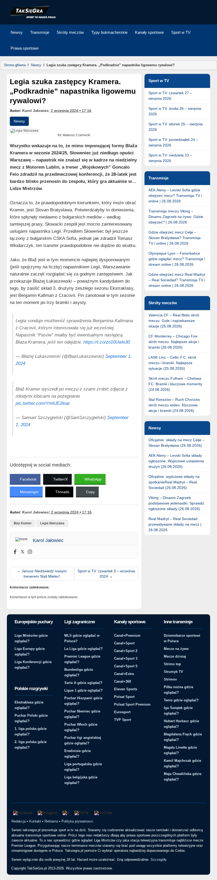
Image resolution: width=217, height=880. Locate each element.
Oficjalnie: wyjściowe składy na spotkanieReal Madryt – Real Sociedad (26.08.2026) (174, 482)
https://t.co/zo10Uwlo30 (106, 342)
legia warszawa (52, 523)
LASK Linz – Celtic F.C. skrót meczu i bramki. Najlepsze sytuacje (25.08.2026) (172, 362)
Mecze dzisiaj (175, 656)
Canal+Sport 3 (125, 658)
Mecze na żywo (176, 649)
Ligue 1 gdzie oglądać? (83, 690)
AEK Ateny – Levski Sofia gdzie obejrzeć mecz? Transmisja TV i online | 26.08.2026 (175, 195)
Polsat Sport (124, 697)
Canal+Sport (124, 643)
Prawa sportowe (25, 48)
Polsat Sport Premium (132, 704)
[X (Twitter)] (66, 813)
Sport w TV (181, 32)
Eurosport (122, 712)
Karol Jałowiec (35, 110)
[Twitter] (22, 552)
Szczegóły (159, 860)
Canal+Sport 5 (125, 666)
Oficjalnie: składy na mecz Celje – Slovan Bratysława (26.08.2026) (176, 443)
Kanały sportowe (149, 32)
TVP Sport (122, 720)
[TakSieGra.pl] (31, 17)
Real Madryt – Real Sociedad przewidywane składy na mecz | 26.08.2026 (174, 524)
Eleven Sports (125, 689)
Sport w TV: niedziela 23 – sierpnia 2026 (170, 158)
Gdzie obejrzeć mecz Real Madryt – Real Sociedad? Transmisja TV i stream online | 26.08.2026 (176, 280)
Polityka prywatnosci (77, 821)
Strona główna (15, 65)
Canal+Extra (124, 674)
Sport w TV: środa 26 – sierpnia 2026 (174, 111)
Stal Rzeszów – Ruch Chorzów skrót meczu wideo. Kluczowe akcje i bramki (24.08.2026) (174, 405)
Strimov (170, 679)
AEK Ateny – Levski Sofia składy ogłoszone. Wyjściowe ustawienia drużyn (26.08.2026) (176, 461)
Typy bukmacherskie (109, 32)
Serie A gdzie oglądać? (83, 683)
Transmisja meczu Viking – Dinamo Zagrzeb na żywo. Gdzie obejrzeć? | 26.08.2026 (175, 216)
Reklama (51, 821)
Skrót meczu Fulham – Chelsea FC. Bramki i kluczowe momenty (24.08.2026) (175, 384)
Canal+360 (122, 681)
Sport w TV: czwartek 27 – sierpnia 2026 (170, 96)
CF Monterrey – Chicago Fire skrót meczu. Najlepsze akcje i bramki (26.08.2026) (173, 341)
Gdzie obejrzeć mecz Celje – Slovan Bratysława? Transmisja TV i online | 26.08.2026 (174, 237)
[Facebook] (15, 552)
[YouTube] (103, 813)
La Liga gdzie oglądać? (83, 649)
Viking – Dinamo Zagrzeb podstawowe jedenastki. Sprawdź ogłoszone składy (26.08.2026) (176, 503)
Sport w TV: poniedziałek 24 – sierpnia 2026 (173, 142)
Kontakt (35, 821)
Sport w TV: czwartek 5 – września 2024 (106, 573)
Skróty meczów (70, 32)
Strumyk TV (173, 672)
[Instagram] (30, 552)
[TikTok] (82, 813)
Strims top (172, 664)
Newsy (17, 32)
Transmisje (39, 32)
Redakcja (18, 821)
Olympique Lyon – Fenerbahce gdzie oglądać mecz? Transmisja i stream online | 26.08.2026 (176, 259)
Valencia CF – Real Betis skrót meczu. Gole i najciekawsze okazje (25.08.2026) (173, 320)
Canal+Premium (127, 636)
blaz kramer (22, 523)
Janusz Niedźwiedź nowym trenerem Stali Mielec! (42, 573)
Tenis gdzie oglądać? (181, 700)
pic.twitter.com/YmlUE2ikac (43, 403)
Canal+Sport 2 (125, 651)
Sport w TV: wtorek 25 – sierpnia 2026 (175, 127)
